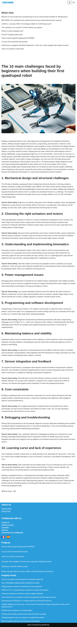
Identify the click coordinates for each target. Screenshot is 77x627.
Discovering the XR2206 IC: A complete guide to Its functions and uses (26, 601)
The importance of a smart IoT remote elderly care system (22, 27)
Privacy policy (6, 509)
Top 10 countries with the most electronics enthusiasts (21, 621)
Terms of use (6, 511)
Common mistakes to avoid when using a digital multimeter (22, 593)
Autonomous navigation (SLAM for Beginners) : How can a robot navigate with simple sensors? (35, 45)
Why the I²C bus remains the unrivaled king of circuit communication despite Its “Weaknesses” (35, 17)
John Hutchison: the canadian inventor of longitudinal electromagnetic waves (29, 597)
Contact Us (5, 522)
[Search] (73, 2)
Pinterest (5, 530)
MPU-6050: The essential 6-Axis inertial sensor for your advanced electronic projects (31, 20)
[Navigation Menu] (69, 2)
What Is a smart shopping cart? (12, 31)
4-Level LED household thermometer (15, 42)
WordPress (45, 625)
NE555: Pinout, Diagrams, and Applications (17, 610)
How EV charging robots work (12, 34)
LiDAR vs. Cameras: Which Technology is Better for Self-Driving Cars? (27, 24)
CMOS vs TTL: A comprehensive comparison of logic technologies (25, 590)
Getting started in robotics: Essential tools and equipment (22, 586)
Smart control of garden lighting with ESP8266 (18, 38)
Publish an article (8, 525)
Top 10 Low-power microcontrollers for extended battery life (22, 579)
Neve (29, 625)
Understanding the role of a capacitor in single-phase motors (23, 617)
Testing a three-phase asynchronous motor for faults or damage (24, 614)
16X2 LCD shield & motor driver (13, 49)
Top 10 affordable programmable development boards (21, 583)
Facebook (5, 527)
